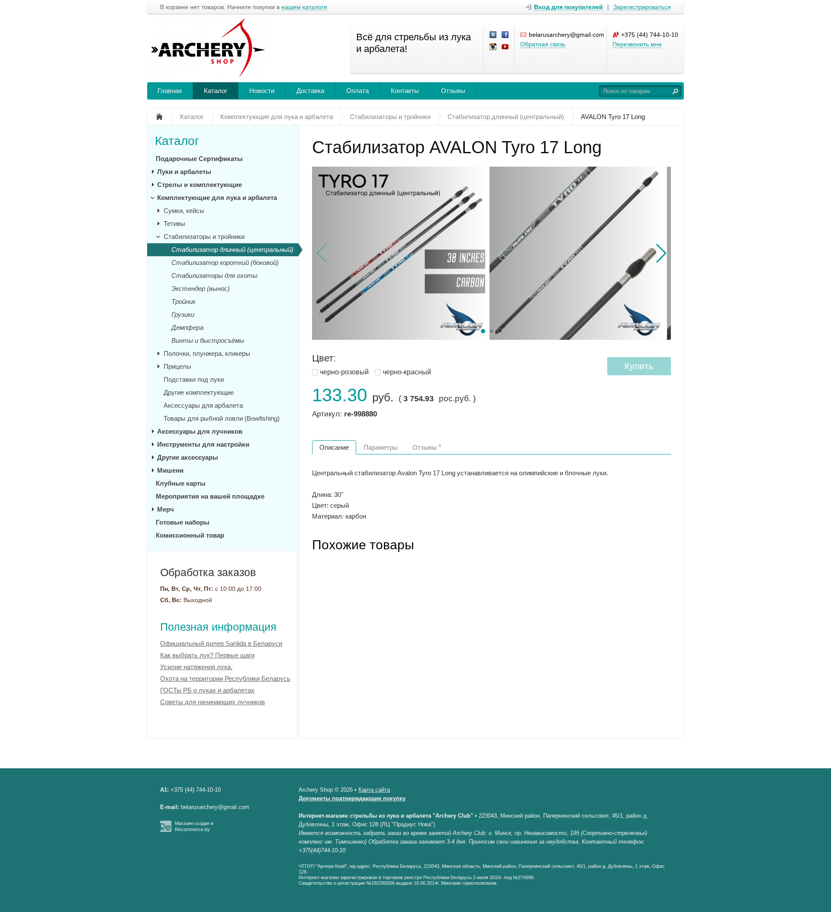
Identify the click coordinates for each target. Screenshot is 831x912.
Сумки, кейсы (184, 210)
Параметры (381, 447)
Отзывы (453, 90)
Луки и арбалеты (184, 171)
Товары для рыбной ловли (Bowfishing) (222, 418)
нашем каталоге (304, 7)
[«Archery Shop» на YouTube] (505, 47)
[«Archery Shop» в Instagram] (493, 47)
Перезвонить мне (637, 44)
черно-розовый (344, 372)
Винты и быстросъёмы (207, 340)
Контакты (405, 90)
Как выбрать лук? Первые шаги (207, 655)
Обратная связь (542, 44)
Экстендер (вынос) (200, 288)
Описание (334, 447)
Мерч (165, 509)
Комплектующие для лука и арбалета (217, 197)
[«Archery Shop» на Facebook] (505, 35)
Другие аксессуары (187, 457)
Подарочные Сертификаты (199, 158)
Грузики (182, 314)
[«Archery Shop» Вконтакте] (493, 35)
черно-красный (407, 372)
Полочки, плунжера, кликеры (207, 353)
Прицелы (177, 366)
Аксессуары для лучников (199, 431)
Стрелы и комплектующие (199, 184)
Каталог (215, 90)
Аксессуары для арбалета (203, 405)
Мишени (170, 470)
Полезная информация (218, 627)
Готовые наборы (182, 522)
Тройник (183, 301)
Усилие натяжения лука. (196, 666)
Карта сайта (374, 789)
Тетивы (174, 223)
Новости (261, 90)
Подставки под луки (194, 379)
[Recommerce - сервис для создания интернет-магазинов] (165, 830)
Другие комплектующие (199, 392)
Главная (170, 90)
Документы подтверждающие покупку (352, 798)
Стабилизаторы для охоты (214, 275)
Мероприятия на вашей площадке (210, 496)
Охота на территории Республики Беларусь (225, 678)
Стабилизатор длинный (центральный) (232, 249)
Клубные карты (181, 483)
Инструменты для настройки (203, 444)
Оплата (357, 90)
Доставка (310, 90)
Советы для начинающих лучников (212, 702)
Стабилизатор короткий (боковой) (225, 262)
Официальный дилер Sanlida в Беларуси (221, 643)
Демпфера (187, 327)
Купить (639, 366)
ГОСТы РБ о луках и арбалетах (207, 690)
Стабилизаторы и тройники (204, 236)
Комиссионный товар (190, 535)
